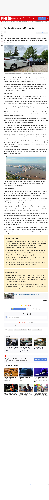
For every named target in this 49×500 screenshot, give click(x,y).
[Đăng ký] (40, 359)
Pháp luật (21, 21)
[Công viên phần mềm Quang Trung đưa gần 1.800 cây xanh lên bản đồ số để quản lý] (41, 388)
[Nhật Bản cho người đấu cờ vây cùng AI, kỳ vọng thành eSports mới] (11, 372)
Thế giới (17, 21)
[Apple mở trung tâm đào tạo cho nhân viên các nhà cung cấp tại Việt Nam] (26, 388)
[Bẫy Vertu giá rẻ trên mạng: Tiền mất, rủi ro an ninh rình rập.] (11, 388)
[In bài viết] (2, 46)
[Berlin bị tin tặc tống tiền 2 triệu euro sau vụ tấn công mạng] (26, 372)
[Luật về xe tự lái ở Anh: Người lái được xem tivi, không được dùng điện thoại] (26, 342)
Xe (32, 21)
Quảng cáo (28, 18)
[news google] (42, 33)
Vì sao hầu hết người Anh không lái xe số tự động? (39, 348)
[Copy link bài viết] (36, 309)
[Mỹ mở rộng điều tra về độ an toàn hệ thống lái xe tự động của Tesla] (12, 342)
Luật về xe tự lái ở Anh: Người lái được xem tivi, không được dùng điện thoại (25, 349)
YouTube (19, 18)
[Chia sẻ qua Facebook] (33, 309)
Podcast (14, 18)
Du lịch (34, 21)
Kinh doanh (25, 21)
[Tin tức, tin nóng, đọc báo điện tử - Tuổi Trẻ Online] (6, 18)
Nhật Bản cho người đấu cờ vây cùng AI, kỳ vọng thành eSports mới (10, 379)
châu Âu (40, 329)
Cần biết (23, 18)
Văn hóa (43, 21)
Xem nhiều (8, 21)
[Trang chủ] (1, 22)
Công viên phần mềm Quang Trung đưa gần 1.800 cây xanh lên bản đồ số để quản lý (41, 394)
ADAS (29, 329)
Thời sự (14, 21)
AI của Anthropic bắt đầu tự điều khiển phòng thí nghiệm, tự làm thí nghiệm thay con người (41, 379)
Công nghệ (29, 21)
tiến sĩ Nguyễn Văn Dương (20, 329)
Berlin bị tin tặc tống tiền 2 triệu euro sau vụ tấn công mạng (25, 379)
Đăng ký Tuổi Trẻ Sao (41, 18)
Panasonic (10, 329)
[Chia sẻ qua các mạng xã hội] (39, 309)
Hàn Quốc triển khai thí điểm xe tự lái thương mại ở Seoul (26, 294)
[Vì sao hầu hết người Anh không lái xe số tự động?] (40, 342)
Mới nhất (4, 21)
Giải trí (46, 21)
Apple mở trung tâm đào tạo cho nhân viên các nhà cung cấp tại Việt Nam (25, 394)
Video (11, 21)
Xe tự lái (34, 329)
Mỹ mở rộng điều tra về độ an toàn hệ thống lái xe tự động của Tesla (12, 349)
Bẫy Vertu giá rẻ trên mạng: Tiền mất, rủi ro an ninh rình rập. (10, 394)
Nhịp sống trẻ (38, 21)
